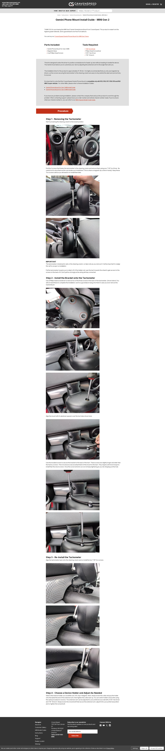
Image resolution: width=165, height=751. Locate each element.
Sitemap (37, 744)
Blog (67, 11)
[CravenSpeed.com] (82, 4)
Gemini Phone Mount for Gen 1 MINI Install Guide (60, 87)
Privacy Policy (110, 748)
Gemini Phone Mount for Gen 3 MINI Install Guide (61, 89)
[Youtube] (104, 725)
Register (155, 4)
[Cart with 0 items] (161, 4)
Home (55, 11)
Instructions (39, 733)
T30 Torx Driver (90, 49)
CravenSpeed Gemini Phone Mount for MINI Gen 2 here (71, 36)
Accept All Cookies (156, 748)
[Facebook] (100, 725)
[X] (107, 725)
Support (73, 11)
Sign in (148, 4)
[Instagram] (110, 725)
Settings (135, 748)
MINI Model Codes (40, 730)
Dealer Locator (40, 741)
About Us (62, 11)
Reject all (144, 748)
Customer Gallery (40, 727)
